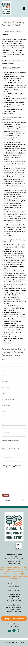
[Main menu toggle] (24, 8)
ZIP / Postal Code (6, 405)
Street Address (5, 381)
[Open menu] (14, 507)
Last (3, 371)
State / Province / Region (8, 399)
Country (4, 411)
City (3, 393)
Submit (6, 495)
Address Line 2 (5, 387)
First (3, 365)
